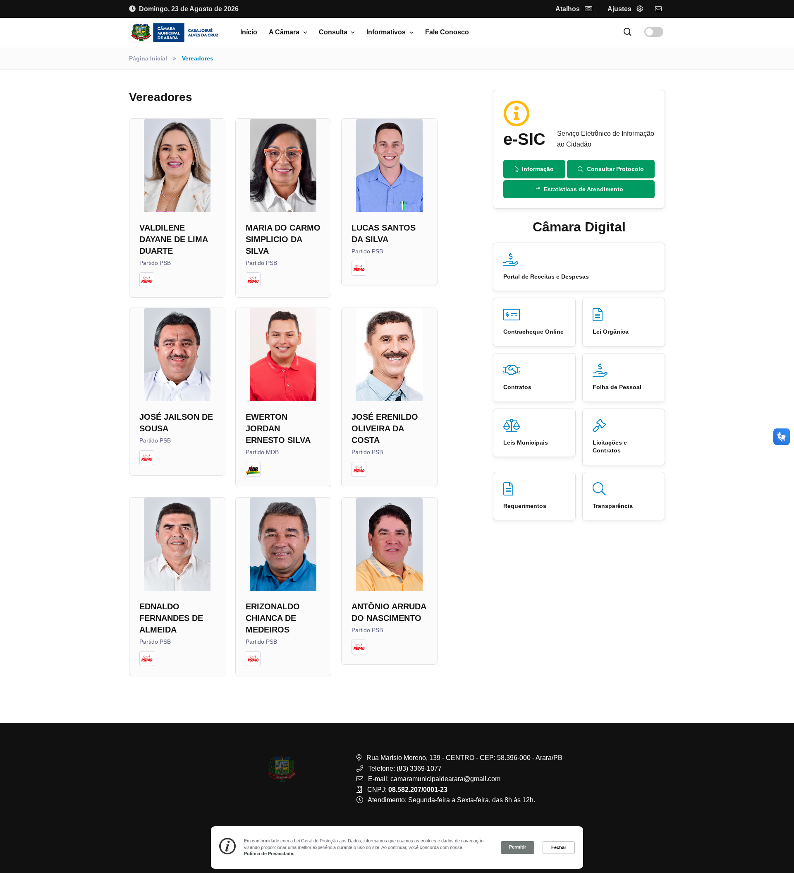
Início (248, 32)
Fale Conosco (447, 32)
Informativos (386, 32)
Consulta (333, 32)
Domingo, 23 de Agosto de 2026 (189, 8)
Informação (538, 169)
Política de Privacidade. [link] (269, 853)
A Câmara (284, 32)
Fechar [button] (558, 847)
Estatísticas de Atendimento (583, 189)
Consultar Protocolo (615, 169)
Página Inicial (148, 58)
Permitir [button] (517, 846)
